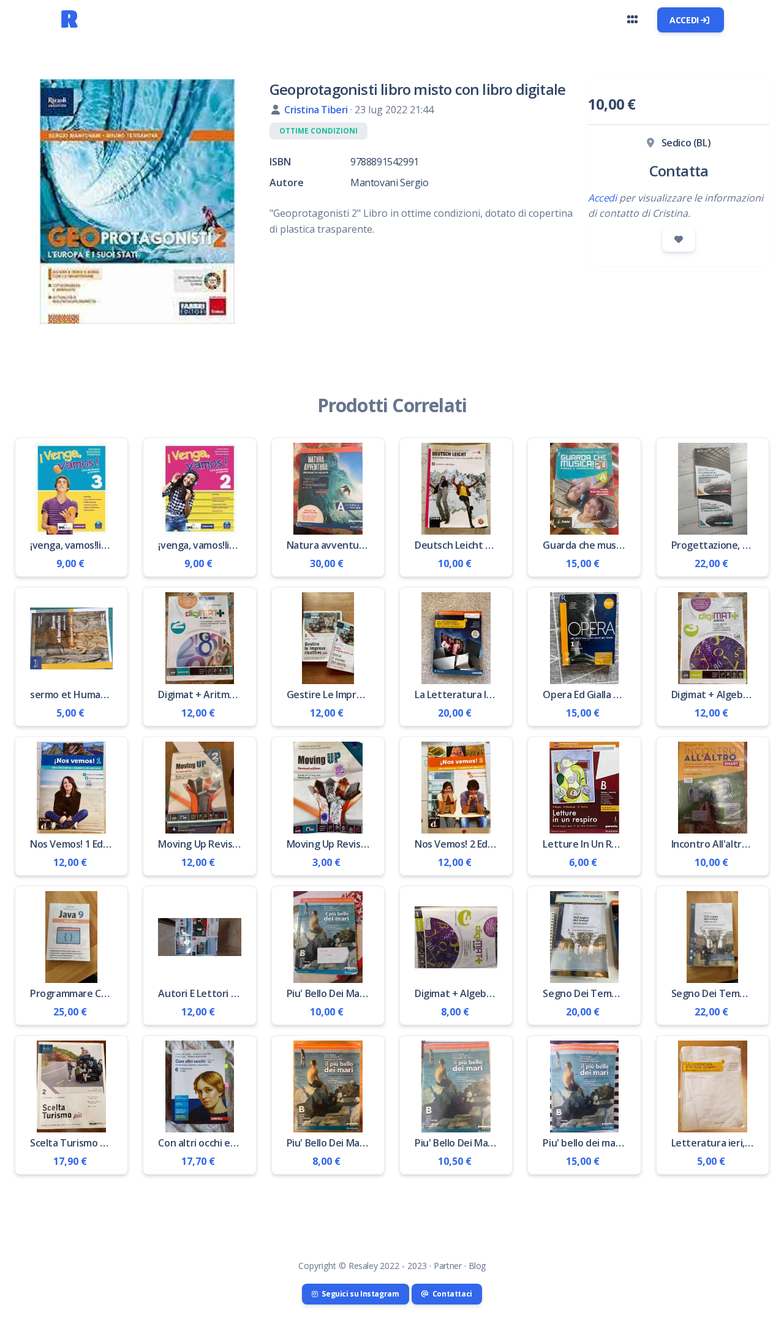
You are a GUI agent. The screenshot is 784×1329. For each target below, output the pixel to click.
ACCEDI (685, 20)
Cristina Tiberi (317, 109)
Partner (447, 1265)
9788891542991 (384, 161)
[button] (632, 19)
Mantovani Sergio (389, 182)
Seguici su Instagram (359, 1294)
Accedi (602, 198)
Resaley (363, 1265)
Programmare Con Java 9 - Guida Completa (125, 993)
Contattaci (451, 1294)
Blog (477, 1265)
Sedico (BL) (686, 142)
